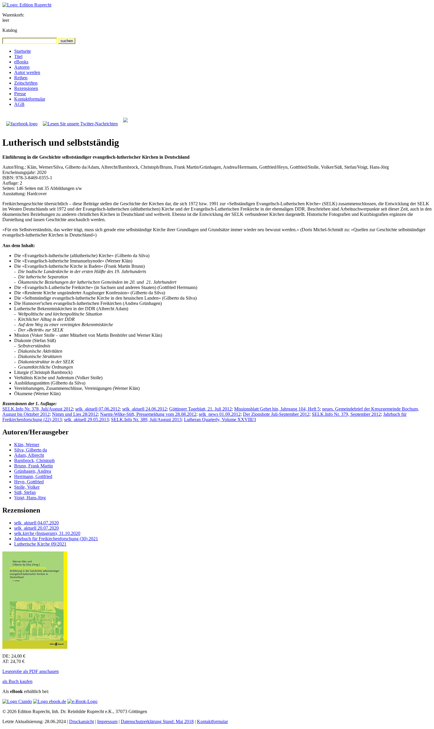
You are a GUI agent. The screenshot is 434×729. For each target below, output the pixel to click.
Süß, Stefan (25, 492)
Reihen (20, 77)
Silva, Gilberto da (30, 449)
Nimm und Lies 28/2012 (75, 414)
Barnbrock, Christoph (34, 460)
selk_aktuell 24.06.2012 (144, 408)
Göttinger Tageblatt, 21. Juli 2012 (200, 408)
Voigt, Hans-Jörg (30, 497)
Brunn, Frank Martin (33, 465)
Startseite (22, 51)
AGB (19, 104)
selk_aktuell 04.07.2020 (36, 522)
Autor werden (27, 72)
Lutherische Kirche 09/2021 (40, 543)
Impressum (107, 721)
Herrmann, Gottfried (33, 476)
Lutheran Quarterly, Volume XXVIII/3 (220, 419)
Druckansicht (81, 721)
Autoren (22, 67)
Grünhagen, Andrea (32, 471)
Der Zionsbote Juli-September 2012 (276, 414)
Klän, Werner (26, 444)
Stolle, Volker (27, 487)
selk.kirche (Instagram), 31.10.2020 (47, 533)
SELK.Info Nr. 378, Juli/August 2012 (37, 408)
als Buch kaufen (17, 681)
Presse (20, 93)
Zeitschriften (25, 83)
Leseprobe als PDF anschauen (30, 671)
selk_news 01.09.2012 (220, 414)
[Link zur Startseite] (26, 4)
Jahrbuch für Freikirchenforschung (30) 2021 (56, 538)
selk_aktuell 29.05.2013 (86, 419)
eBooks (21, 61)
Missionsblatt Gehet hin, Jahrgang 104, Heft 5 (277, 408)
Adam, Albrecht (29, 455)
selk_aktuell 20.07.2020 (36, 528)
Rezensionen (26, 88)
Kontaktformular (29, 98)
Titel (18, 56)
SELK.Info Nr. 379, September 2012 (346, 414)
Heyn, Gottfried (29, 481)
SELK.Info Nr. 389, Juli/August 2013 (146, 419)
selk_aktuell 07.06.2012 (97, 408)
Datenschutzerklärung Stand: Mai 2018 (157, 721)
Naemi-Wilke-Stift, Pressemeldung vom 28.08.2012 (148, 414)
